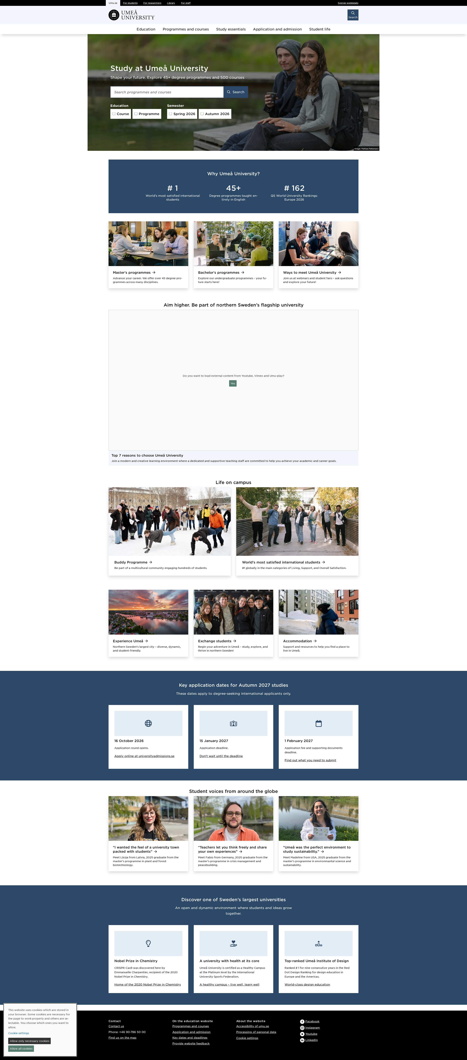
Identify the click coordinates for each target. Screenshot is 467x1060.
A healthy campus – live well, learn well (229, 984)
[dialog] (40, 1029)
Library (171, 2)
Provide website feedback (191, 1043)
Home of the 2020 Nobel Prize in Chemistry (147, 984)
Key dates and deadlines (189, 1037)
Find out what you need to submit (310, 760)
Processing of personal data (256, 1032)
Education (146, 29)
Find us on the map (122, 1037)
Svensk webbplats (348, 2)
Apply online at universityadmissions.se (144, 756)
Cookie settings (247, 1038)
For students (130, 2)
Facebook (312, 1021)
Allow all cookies (21, 1048)
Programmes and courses (186, 29)
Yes (233, 383)
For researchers (152, 2)
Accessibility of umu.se (252, 1026)
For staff (185, 2)
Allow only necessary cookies (29, 1040)
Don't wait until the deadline (221, 756)
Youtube (311, 1033)
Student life (319, 29)
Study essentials (231, 29)
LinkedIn (311, 1040)
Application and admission (277, 29)
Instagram (312, 1027)
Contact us (116, 1026)
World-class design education (307, 984)
